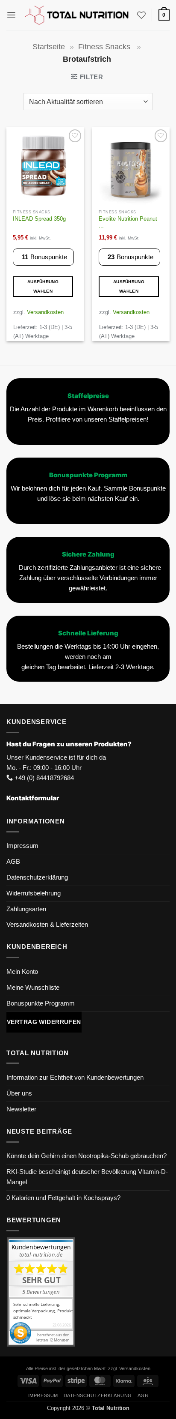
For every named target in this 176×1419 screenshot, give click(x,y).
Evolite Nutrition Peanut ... (128, 222)
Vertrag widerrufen (44, 1021)
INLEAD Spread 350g (39, 219)
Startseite (48, 46)
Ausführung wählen (43, 286)
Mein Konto (22, 971)
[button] (11, 15)
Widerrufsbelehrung (33, 893)
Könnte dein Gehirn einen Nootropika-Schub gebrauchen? (86, 1156)
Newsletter (21, 1109)
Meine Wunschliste (32, 987)
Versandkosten (45, 312)
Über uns (19, 1093)
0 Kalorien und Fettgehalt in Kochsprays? (63, 1197)
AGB (13, 861)
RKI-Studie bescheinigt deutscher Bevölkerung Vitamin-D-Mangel (87, 1176)
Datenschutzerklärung (37, 877)
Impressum (22, 845)
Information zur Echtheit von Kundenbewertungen (75, 1077)
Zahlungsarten (26, 909)
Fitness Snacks (105, 46)
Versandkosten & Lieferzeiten (47, 924)
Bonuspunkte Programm (40, 1003)
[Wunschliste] (141, 15)
